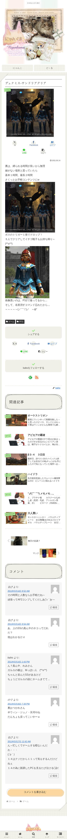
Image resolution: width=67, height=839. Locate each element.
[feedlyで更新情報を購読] (30, 377)
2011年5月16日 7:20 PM (19, 704)
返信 (55, 607)
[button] (43, 151)
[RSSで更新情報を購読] (36, 377)
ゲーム (11, 321)
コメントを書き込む (35, 792)
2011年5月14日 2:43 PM (19, 662)
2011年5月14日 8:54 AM (19, 624)
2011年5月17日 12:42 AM (19, 741)
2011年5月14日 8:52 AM (19, 591)
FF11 (21, 321)
